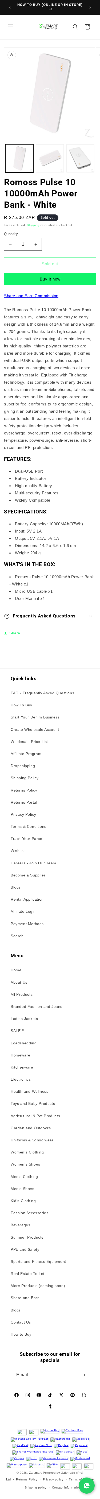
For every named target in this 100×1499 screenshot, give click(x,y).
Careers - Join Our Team (33, 863)
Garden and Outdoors (31, 1128)
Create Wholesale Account (35, 729)
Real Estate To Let (28, 1273)
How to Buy (21, 1334)
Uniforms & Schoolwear (32, 1140)
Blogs (16, 887)
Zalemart (35, 1472)
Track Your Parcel (27, 838)
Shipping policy (36, 1487)
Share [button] (14, 633)
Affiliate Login (23, 911)
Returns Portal (24, 802)
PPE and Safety (25, 1249)
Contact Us (21, 1322)
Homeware (20, 1055)
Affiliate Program (26, 754)
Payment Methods (27, 924)
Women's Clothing (27, 1152)
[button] (11, 27)
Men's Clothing (24, 1176)
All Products (22, 994)
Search (17, 936)
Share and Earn (25, 1298)
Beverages (20, 1225)
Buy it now (50, 279)
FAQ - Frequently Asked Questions (42, 693)
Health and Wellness (29, 1091)
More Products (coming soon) (38, 1286)
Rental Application (27, 899)
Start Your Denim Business (35, 717)
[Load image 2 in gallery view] (50, 158)
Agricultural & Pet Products (35, 1116)
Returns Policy (24, 790)
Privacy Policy (23, 814)
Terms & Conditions (28, 826)
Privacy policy (53, 1479)
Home (16, 970)
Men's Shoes (22, 1189)
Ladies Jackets (24, 1018)
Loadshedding (24, 1043)
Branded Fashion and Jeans (36, 1006)
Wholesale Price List (29, 741)
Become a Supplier (28, 875)
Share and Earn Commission (31, 295)
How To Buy (21, 705)
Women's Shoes (25, 1164)
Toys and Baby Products (33, 1103)
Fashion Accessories (29, 1213)
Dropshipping (23, 766)
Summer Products (27, 1237)
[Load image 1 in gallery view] (19, 158)
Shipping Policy (25, 778)
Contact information (66, 1487)
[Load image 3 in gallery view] (80, 158)
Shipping (33, 225)
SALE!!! (17, 1031)
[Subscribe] (83, 1375)
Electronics (21, 1079)
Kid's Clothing (23, 1201)
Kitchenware (22, 1067)
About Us (19, 982)
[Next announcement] (90, 7)
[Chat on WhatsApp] (87, 1486)
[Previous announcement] (10, 7)
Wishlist (18, 851)
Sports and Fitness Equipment (38, 1261)
